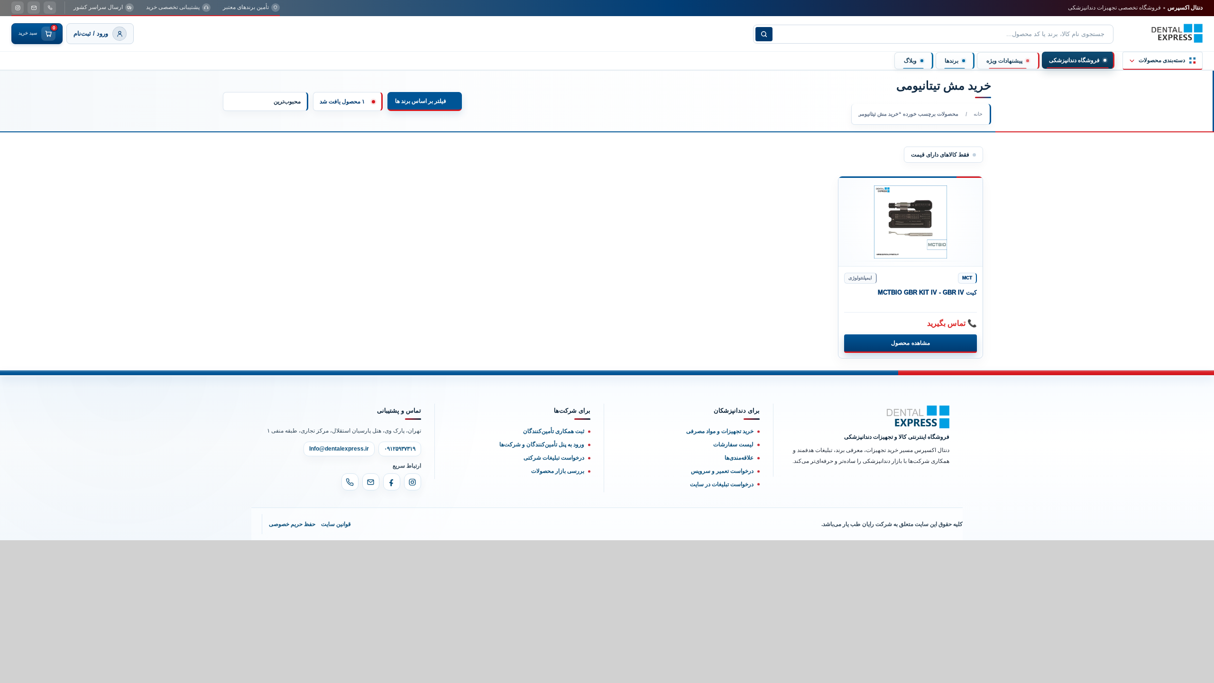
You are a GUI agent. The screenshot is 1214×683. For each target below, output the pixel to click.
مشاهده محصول (910, 343)
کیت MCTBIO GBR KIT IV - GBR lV (927, 292)
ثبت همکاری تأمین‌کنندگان (553, 431)
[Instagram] (412, 481)
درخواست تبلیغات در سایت (722, 484)
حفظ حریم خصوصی (292, 524)
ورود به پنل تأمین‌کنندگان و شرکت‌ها (541, 444)
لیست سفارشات (733, 444)
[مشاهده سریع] (853, 188)
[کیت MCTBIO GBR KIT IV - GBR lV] (910, 221)
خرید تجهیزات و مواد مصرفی (720, 431)
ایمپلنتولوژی (860, 277)
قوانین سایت (336, 524)
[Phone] (350, 481)
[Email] (370, 481)
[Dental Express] (918, 417)
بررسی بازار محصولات (557, 471)
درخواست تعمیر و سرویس (722, 471)
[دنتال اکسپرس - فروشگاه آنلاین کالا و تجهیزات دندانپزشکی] (1177, 33)
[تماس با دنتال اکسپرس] (50, 7)
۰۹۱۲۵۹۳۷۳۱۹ (399, 448)
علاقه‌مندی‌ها (739, 457)
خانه (978, 114)
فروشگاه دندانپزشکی (1074, 60)
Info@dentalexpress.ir (339, 448)
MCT (967, 277)
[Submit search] (764, 34)
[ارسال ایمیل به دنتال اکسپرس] (34, 7)
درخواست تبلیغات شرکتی (554, 457)
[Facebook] (391, 481)
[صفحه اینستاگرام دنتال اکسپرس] (17, 7)
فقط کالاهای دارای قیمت (940, 154)
